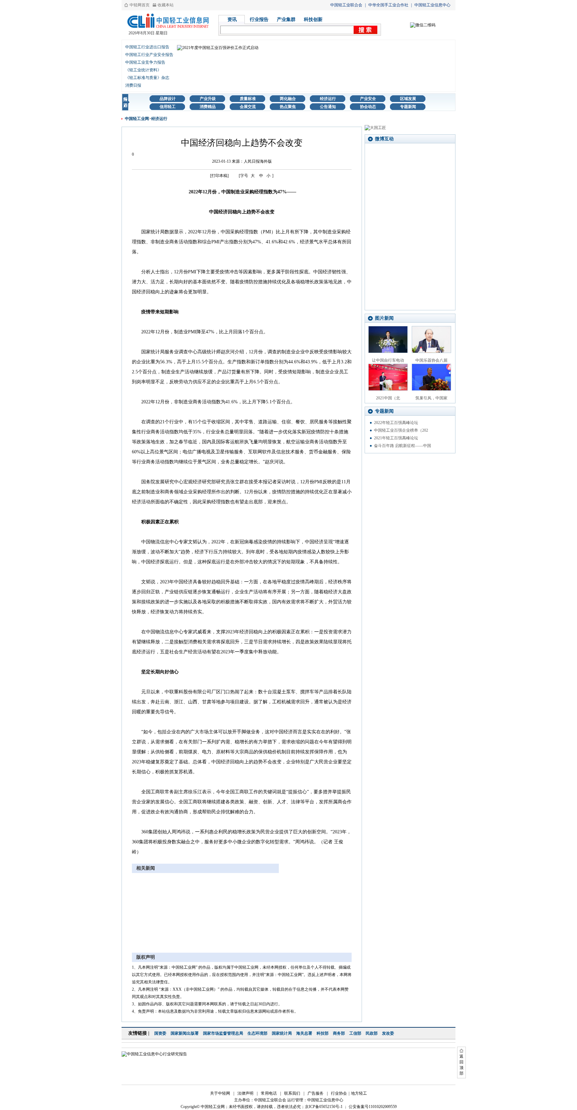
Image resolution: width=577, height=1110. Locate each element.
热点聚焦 (288, 106)
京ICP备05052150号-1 (324, 1106)
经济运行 (328, 98)
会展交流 (248, 106)
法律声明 (245, 1093)
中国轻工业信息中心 (432, 5)
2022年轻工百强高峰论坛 (396, 422)
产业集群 (286, 19)
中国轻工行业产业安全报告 (149, 54)
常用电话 (269, 1093)
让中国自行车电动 (388, 360)
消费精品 (208, 106)
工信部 (355, 1033)
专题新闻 (408, 106)
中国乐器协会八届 (431, 360)
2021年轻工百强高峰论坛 (396, 438)
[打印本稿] (219, 175)
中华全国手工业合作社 (388, 5)
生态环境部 (257, 1033)
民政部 (372, 1033)
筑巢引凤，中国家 (431, 398)
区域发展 (408, 98)
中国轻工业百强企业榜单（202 (401, 430)
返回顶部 (461, 1065)
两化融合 (288, 98)
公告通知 (328, 106)
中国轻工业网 (137, 118)
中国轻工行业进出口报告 (147, 47)
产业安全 (368, 98)
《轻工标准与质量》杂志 (147, 77)
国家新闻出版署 (185, 1033)
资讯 (232, 19)
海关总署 (304, 1033)
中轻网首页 (140, 5)
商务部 (339, 1033)
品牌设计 (168, 98)
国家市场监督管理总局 (223, 1033)
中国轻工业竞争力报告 (145, 62)
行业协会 (339, 1093)
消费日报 (133, 85)
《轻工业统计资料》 (143, 70)
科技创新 (313, 19)
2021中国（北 (388, 398)
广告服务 (316, 1093)
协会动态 (368, 106)
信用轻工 (168, 106)
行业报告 (259, 19)
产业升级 (208, 98)
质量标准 (248, 98)
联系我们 (292, 1093)
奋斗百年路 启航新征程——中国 (402, 445)
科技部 (323, 1033)
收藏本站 (166, 5)
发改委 (388, 1033)
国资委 (160, 1033)
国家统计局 (282, 1033)
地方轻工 (359, 1093)
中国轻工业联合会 (346, 5)
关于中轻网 (220, 1093)
